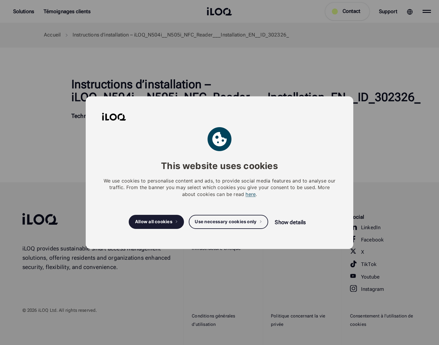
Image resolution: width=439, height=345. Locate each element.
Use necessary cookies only (226, 221)
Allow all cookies (153, 221)
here (250, 194)
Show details (290, 222)
